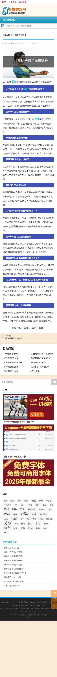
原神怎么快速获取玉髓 (13, 556)
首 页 (4, 2)
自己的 (49, 518)
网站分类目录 (42, 602)
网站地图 (18, 605)
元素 (26, 500)
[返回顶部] (54, 606)
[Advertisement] (28, 649)
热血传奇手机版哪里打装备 (15, 573)
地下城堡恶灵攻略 (11, 358)
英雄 (16, 524)
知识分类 (22, 2)
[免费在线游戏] (28, 10)
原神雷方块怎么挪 (11, 366)
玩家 (14, 518)
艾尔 (7, 522)
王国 (6, 518)
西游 (46, 523)
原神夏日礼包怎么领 (12, 577)
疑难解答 (26, 605)
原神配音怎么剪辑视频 (13, 560)
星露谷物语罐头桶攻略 (13, 362)
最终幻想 (42, 509)
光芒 (34, 500)
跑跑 (38, 528)
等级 (41, 518)
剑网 (41, 500)
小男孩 (28, 617)
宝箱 (25, 89)
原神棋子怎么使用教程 (13, 568)
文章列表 (12, 2)
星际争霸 (11, 25)
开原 (44, 504)
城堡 (22, 505)
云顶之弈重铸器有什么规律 (41, 353)
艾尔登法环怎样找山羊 (39, 366)
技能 (6, 509)
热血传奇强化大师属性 (13, 564)
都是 (44, 528)
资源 (36, 119)
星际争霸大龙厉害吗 (13, 338)
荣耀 (23, 523)
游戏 (24, 513)
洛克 (15, 514)
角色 (7, 527)
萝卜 (30, 523)
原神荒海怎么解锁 (11, 371)
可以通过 (7, 504)
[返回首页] (54, 592)
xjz (9, 43)
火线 (33, 514)
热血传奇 (43, 514)
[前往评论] (54, 599)
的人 (28, 519)
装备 (38, 523)
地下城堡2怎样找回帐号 (14, 581)
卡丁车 (48, 500)
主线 (5, 501)
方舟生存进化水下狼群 (13, 552)
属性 (37, 505)
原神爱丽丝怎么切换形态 (40, 358)
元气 (19, 500)
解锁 (15, 528)
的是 (34, 519)
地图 (16, 505)
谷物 (23, 528)
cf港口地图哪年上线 (12, 585)
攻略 (14, 509)
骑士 (6, 532)
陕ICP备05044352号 (37, 605)
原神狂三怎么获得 (11, 547)
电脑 (21, 519)
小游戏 (29, 504)
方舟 (22, 509)
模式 (50, 509)
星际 (14, 81)
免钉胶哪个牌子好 (37, 362)
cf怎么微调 (34, 371)
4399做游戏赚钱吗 (11, 353)
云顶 (12, 500)
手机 (51, 505)
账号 (30, 528)
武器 (7, 514)
